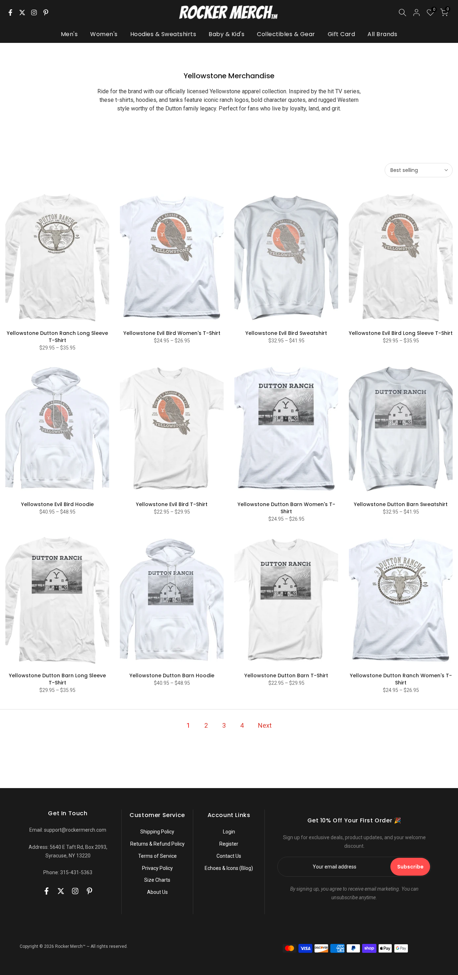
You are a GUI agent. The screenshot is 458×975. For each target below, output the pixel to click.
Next (265, 725)
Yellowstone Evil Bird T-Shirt (172, 504)
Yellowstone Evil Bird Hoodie (57, 504)
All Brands (382, 34)
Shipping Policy (157, 832)
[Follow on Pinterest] (46, 12)
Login (229, 832)
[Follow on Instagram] (34, 12)
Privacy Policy (157, 868)
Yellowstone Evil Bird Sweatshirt (286, 333)
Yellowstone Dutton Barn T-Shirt (286, 675)
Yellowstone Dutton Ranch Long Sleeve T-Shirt (57, 337)
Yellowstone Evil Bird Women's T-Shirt (171, 333)
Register (228, 844)
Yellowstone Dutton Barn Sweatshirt (401, 504)
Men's (69, 34)
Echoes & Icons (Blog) (229, 868)
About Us (157, 892)
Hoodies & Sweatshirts (163, 34)
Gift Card (341, 34)
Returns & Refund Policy (157, 844)
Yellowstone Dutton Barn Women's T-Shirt (286, 508)
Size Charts (157, 880)
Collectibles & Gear (286, 34)
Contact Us (228, 856)
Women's (104, 34)
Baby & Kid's (226, 34)
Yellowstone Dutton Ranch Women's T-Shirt (401, 679)
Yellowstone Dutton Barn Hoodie (172, 675)
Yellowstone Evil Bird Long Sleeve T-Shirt (401, 333)
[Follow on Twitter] (22, 12)
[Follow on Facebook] (10, 12)
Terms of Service (157, 856)
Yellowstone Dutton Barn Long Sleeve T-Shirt (57, 679)
